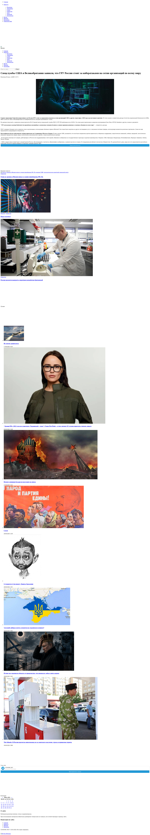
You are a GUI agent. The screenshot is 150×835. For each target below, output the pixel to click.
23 (9, 806)
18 (12, 804)
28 (5, 807)
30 (9, 807)
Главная (6, 2)
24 (11, 806)
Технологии (10, 15)
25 (12, 806)
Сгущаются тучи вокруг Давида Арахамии (18, 584)
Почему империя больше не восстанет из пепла (20, 482)
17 (11, 804)
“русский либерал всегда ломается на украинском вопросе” (24, 628)
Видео (5, 17)
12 (1, 804)
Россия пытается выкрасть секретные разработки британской (22, 280)
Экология (9, 14)
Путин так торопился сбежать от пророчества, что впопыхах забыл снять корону (31, 673)
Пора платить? (6, 216)
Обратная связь (8, 21)
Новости (6, 4)
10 (11, 802)
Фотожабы (6, 20)
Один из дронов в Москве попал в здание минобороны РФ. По (22, 177)
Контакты (6, 827)
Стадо (6, 530)
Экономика (10, 8)
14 (5, 804)
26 (1, 807)
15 (7, 804)
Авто (8, 13)
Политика (9, 7)
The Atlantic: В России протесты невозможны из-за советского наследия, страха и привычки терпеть (38, 742)
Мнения (6, 18)
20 (3, 806)
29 (7, 807)
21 (5, 806)
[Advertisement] (75, 34)
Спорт (8, 10)
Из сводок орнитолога (11, 343)
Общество (9, 11)
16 (9, 804)
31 (11, 807)
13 (3, 804)
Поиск (17, 69)
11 (12, 802)
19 (1, 806)
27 (3, 807)
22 (7, 806)
